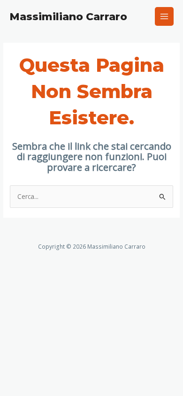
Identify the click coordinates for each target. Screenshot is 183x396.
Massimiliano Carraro (68, 16)
